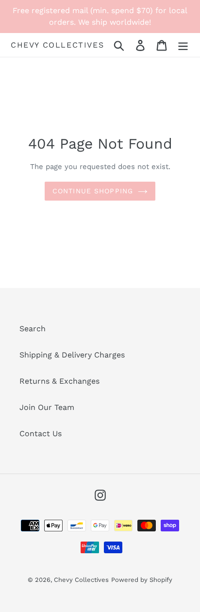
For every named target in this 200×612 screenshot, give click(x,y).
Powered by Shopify (141, 579)
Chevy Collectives (57, 45)
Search (32, 328)
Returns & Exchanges (59, 381)
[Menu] (183, 45)
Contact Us (40, 433)
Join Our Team (46, 407)
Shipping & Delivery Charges (72, 354)
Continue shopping (92, 191)
